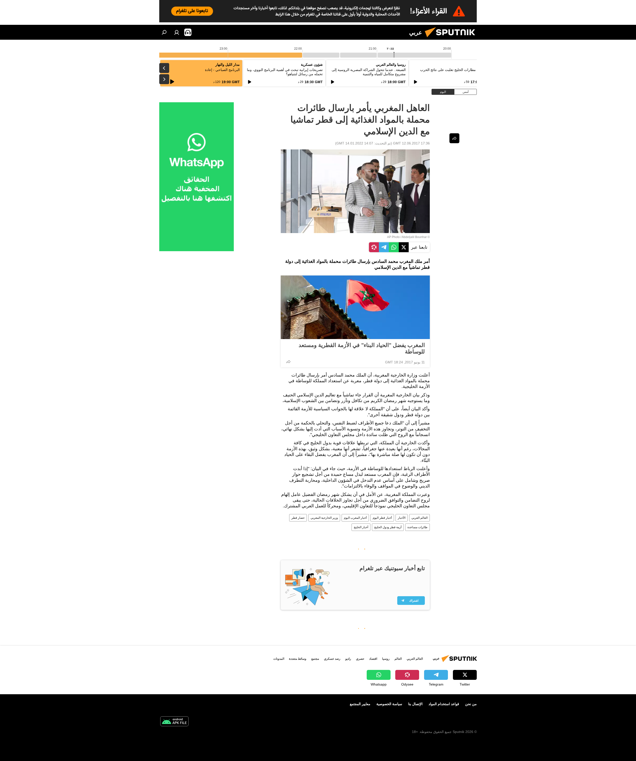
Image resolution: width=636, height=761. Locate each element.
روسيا (386, 658)
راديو (348, 658)
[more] (288, 362)
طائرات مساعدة (417, 527)
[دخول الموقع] (177, 32)
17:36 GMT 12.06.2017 (411, 143)
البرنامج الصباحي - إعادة (222, 70)
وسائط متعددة (297, 658)
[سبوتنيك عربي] (452, 38)
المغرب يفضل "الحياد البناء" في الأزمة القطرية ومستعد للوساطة (362, 348)
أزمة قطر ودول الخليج (387, 527)
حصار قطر (298, 517)
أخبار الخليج (361, 527)
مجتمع (315, 658)
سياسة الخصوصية (389, 704)
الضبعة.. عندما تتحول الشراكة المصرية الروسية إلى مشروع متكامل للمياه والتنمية (369, 72)
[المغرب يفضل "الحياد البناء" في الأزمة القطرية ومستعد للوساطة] (355, 307)
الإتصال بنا (415, 704)
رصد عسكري (332, 658)
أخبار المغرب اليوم (355, 517)
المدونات (278, 658)
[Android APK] (174, 721)
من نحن (471, 704)
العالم (398, 658)
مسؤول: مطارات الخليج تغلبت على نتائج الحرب (454, 70)
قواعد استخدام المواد (444, 704)
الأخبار (401, 517)
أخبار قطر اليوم (382, 517)
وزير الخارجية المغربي (324, 517)
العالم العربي (419, 517)
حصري (360, 658)
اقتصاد (373, 658)
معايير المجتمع (360, 704)
